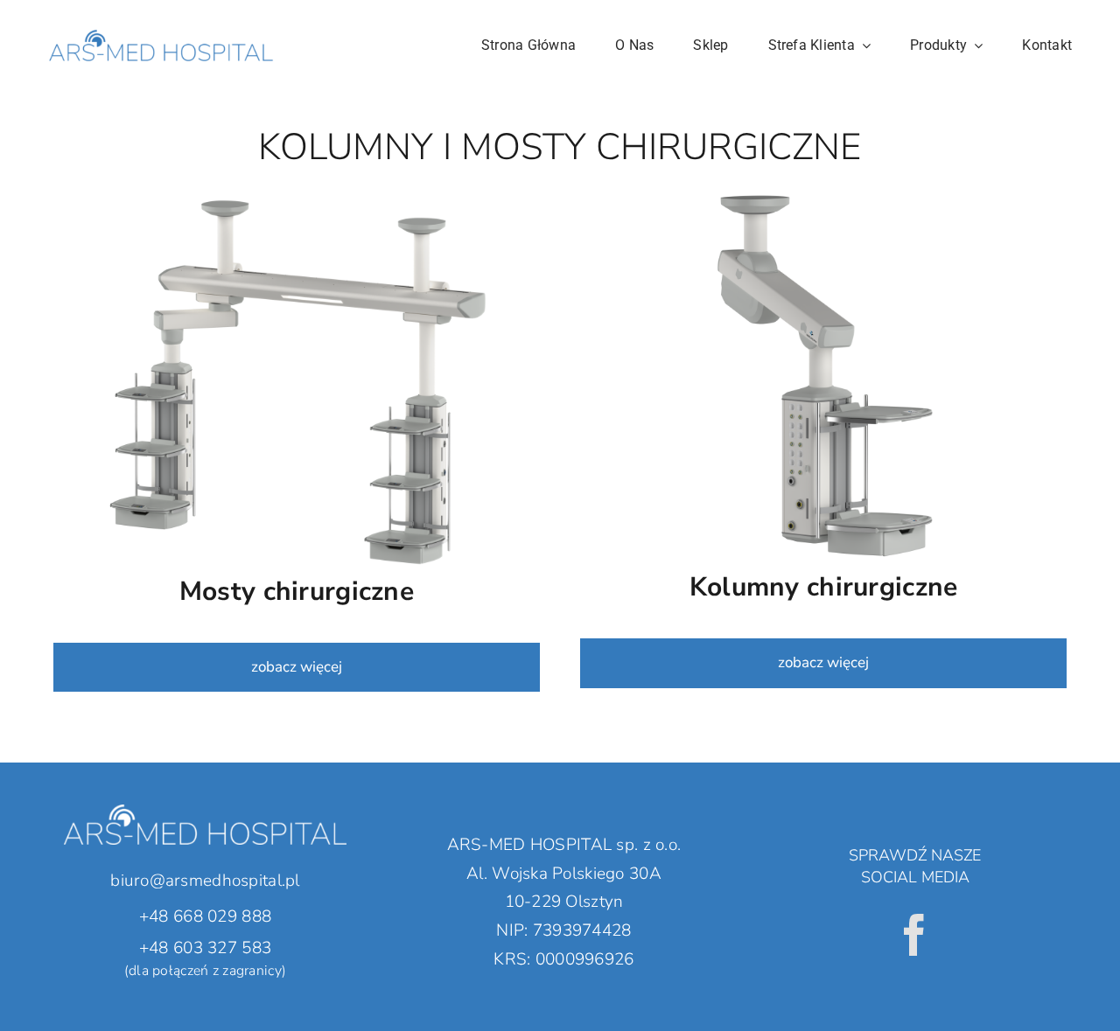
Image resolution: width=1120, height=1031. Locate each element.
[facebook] (914, 935)
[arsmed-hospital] (161, 16)
